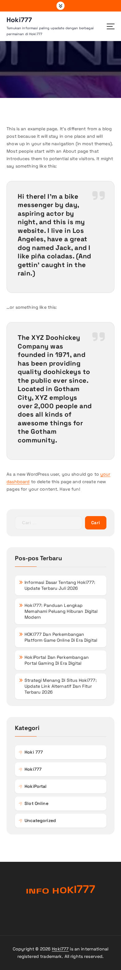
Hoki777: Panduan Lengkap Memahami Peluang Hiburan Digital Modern (61, 611)
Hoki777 (60, 949)
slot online (36, 803)
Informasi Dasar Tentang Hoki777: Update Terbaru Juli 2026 (60, 585)
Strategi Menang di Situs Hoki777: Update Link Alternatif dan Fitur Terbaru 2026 (61, 686)
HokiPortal (36, 786)
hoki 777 (34, 752)
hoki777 (33, 769)
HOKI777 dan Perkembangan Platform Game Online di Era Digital (61, 637)
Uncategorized (40, 820)
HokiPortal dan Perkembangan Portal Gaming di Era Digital (57, 660)
